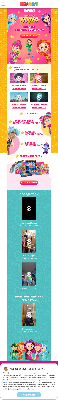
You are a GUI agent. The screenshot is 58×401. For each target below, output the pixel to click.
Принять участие (29, 36)
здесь (44, 377)
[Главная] (29, 4)
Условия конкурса (29, 183)
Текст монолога (19, 89)
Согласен (29, 394)
